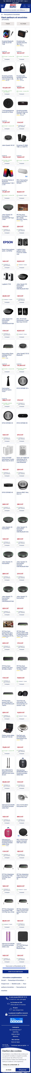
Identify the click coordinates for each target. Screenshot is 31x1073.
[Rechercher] (26, 10)
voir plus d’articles (15, 971)
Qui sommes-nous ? (15, 1030)
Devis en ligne (15, 1042)
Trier (8, 24)
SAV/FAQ (15, 1032)
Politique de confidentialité (10, 1064)
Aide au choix (15, 1034)
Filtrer (23, 24)
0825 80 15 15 (10, 1)
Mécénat (15, 1036)
